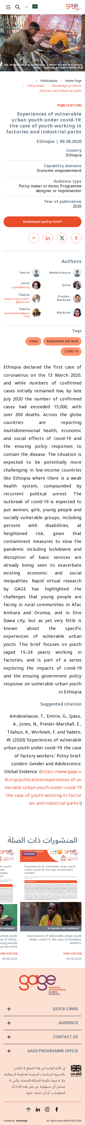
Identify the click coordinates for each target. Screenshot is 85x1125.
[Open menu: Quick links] (42, 1009)
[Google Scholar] (28, 1109)
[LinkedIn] (37, 1109)
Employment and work (62, 341)
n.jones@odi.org (20, 287)
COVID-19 (71, 352)
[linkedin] (48, 238)
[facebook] (76, 238)
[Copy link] (34, 238)
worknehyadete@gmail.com (17, 315)
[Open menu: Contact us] (42, 1037)
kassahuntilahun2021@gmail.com (17, 301)
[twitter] (62, 238)
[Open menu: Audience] (42, 1023)
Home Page (73, 80)
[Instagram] (47, 1109)
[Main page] (73, 7)
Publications (49, 80)
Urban (33, 341)
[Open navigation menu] (8, 7)
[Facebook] (56, 1109)
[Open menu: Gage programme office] (42, 1051)
